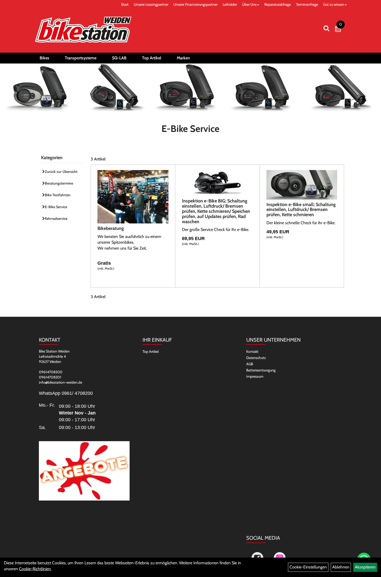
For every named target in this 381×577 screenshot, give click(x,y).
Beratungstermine (59, 183)
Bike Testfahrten (57, 195)
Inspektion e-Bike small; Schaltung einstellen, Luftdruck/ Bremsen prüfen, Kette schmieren (301, 210)
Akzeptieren (365, 567)
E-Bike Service (56, 207)
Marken (183, 57)
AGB (249, 364)
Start (125, 4)
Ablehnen (340, 567)
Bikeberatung (110, 228)
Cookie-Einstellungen (308, 567)
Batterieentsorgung (261, 370)
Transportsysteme (80, 57)
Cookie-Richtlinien (35, 568)
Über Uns (249, 4)
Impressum (254, 376)
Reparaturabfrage (277, 4)
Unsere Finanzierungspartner (195, 4)
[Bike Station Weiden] (83, 30)
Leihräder (230, 4)
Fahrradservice (56, 218)
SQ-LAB (119, 57)
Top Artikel (151, 57)
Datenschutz (256, 357)
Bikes (44, 57)
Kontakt (252, 351)
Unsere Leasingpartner (151, 4)
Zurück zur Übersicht (61, 171)
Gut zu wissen (333, 4)
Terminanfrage (307, 4)
